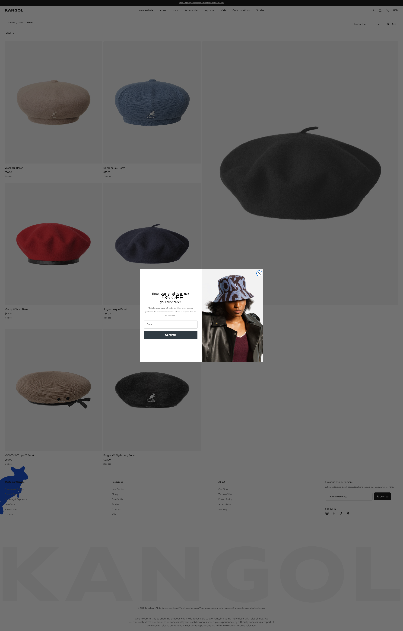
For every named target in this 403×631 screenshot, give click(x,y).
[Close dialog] (259, 273)
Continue (170, 335)
